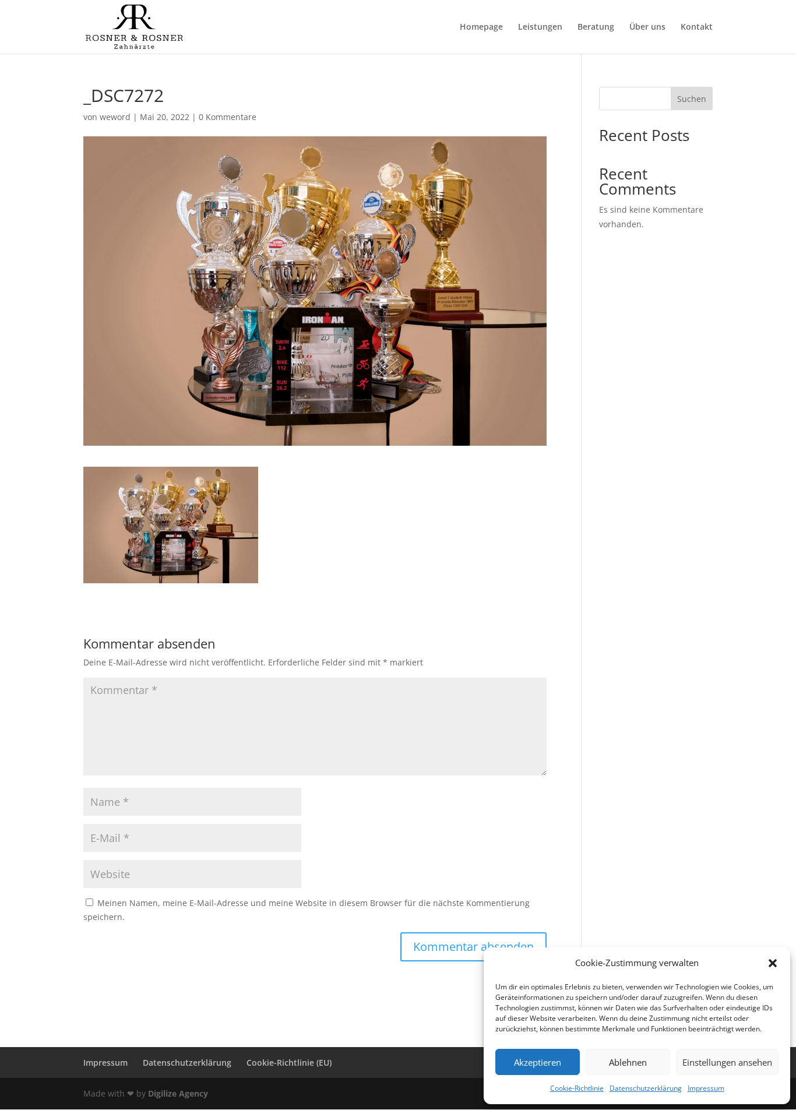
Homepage (481, 27)
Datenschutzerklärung (646, 1088)
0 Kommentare (227, 116)
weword (115, 116)
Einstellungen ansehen (727, 1062)
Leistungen (540, 27)
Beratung (595, 27)
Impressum (706, 1088)
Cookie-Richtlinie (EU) (289, 1062)
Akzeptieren (537, 1062)
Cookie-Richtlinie (577, 1088)
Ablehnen (628, 1062)
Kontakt (697, 27)
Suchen (691, 98)
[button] (773, 963)
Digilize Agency (178, 1093)
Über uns (647, 27)
